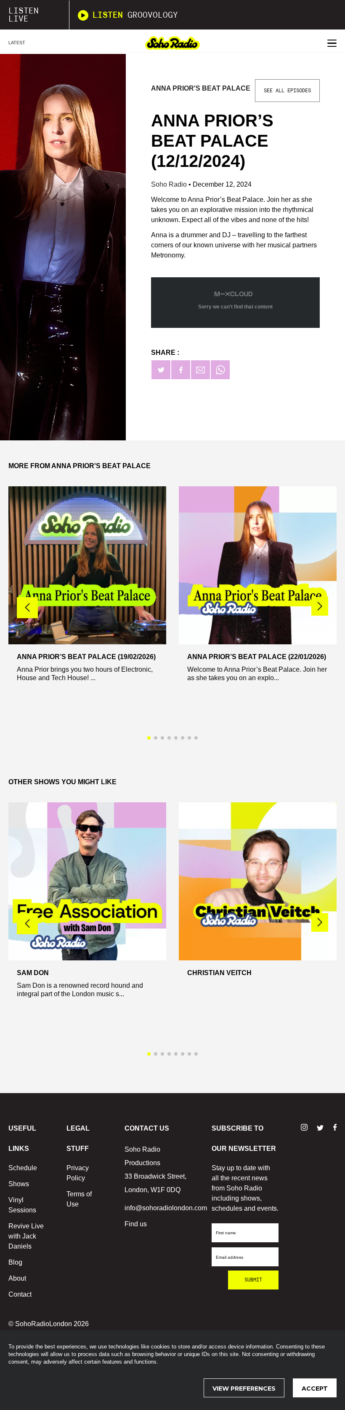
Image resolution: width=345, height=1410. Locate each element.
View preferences (244, 1388)
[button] (319, 606)
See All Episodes (287, 90)
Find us (136, 1224)
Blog (15, 1262)
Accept (315, 1388)
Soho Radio (169, 184)
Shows (18, 1184)
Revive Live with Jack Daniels (26, 1236)
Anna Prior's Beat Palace (200, 88)
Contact (20, 1294)
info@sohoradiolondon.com (166, 1208)
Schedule (22, 1167)
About (17, 1278)
